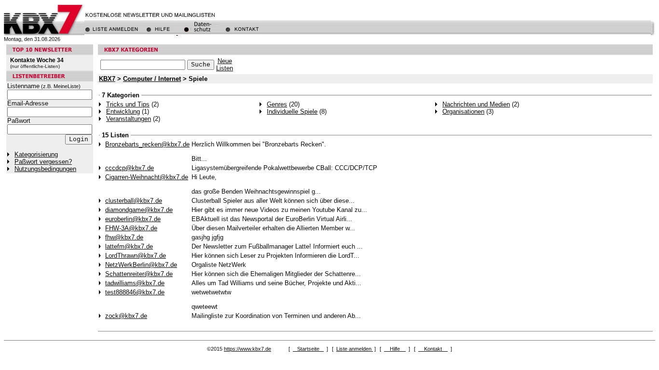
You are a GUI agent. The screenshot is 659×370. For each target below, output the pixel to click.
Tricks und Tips (128, 104)
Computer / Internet (152, 78)
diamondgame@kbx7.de (139, 209)
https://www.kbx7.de (247, 349)
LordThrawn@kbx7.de (135, 255)
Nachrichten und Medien (476, 104)
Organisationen (463, 111)
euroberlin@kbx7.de (133, 219)
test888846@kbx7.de (135, 292)
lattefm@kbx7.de (129, 246)
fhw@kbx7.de (124, 237)
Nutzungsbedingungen (45, 168)
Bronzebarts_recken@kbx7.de (147, 144)
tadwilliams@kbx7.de (135, 283)
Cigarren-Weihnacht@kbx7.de (146, 177)
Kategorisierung (36, 154)
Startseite (308, 349)
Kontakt (433, 349)
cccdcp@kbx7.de (129, 168)
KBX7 (107, 78)
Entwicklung (123, 111)
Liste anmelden (354, 349)
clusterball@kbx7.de (133, 200)
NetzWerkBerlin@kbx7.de (141, 264)
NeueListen (224, 64)
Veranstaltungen (128, 118)
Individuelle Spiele (292, 111)
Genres (277, 104)
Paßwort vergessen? (43, 161)
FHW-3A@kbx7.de (131, 228)
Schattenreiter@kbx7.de (139, 274)
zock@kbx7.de (126, 315)
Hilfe (395, 349)
